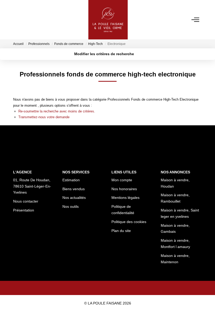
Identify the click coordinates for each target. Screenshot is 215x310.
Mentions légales (125, 197)
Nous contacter (25, 201)
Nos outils (70, 206)
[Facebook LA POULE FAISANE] (100, 288)
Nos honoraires (124, 189)
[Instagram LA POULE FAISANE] (115, 288)
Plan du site (121, 231)
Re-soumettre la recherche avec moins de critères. (56, 111)
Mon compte (121, 180)
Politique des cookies (128, 222)
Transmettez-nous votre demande (43, 117)
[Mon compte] (16, 19)
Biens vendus (73, 189)
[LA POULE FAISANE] (108, 19)
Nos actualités (74, 197)
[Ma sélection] (22, 19)
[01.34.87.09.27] (208, 298)
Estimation (71, 180)
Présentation (23, 210)
